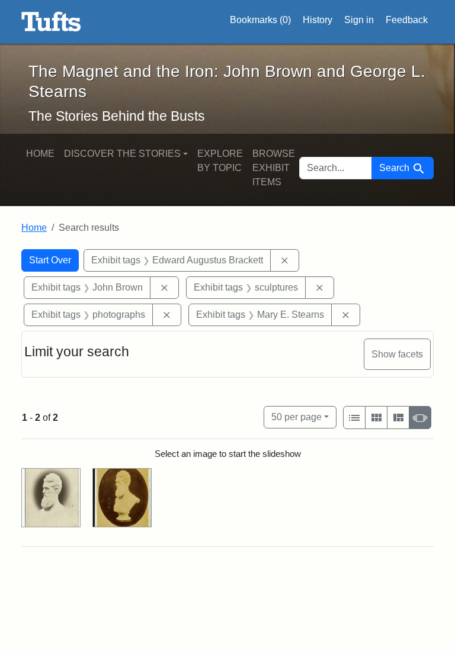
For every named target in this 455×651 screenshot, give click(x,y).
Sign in (359, 20)
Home (40, 154)
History (317, 20)
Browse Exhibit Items (273, 168)
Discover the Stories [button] (122, 154)
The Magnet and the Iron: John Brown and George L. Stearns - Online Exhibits (51, 22)
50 (296, 416)
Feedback (407, 20)
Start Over (50, 260)
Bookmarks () (260, 20)
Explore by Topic (220, 161)
